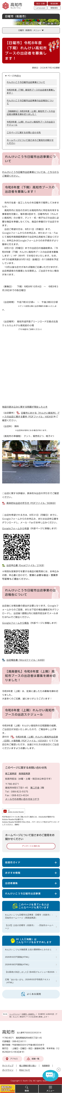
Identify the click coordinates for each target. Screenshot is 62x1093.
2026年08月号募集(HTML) (17, 964)
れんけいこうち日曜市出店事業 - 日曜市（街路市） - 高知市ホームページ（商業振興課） (29, 916)
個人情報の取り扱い (27, 1066)
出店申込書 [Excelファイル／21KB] (25, 565)
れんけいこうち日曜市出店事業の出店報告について (30, 102)
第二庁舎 (35, 788)
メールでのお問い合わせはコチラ (22, 799)
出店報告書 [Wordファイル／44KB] (25, 660)
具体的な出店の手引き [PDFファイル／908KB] (31, 503)
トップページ (14, 1014)
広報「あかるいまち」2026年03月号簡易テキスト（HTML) (27, 981)
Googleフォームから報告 (15, 623)
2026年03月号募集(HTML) (17, 957)
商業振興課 (24, 774)
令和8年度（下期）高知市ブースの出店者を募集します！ (31, 91)
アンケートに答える (31, 846)
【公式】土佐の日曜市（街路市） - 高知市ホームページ (29, 926)
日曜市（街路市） (28, 1014)
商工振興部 (11, 774)
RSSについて (24, 1070)
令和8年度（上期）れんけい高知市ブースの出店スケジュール (31, 123)
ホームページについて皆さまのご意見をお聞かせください (30, 141)
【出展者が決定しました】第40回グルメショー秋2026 (29, 972)
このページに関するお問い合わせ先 (24, 133)
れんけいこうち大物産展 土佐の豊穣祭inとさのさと (28, 949)
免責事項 (46, 1066)
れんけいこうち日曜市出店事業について (26, 82)
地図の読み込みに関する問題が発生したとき (25, 407)
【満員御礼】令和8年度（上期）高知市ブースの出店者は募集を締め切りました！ (31, 112)
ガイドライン (7, 1070)
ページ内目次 (14, 76)
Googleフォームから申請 (15, 528)
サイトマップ (7, 1066)
